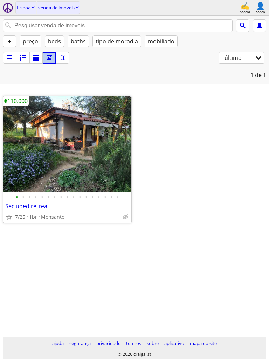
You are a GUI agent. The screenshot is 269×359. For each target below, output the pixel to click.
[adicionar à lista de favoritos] (9, 217)
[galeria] (49, 58)
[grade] (36, 58)
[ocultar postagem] (125, 217)
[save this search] (259, 25)
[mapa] (62, 58)
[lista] (9, 58)
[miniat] (22, 58)
